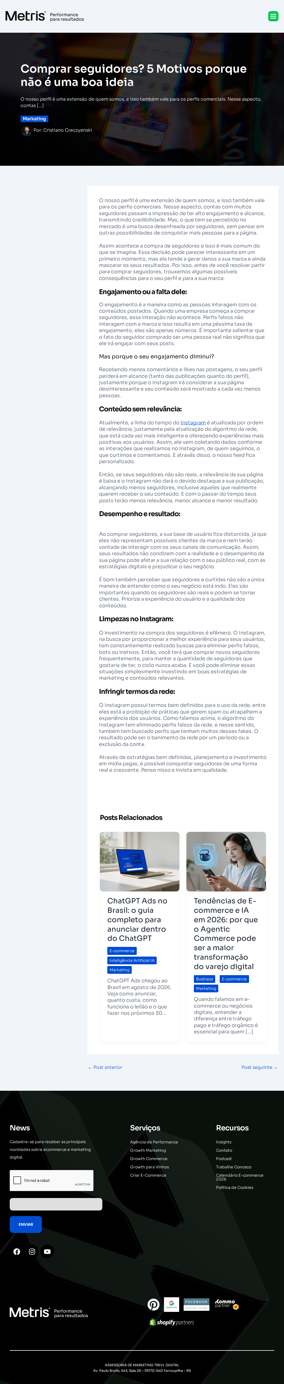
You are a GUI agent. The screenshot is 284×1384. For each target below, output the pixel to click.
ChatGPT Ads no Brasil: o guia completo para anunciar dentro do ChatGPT (137, 919)
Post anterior (105, 1067)
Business (204, 979)
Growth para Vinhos (149, 1166)
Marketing (34, 119)
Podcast (224, 1158)
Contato (224, 1150)
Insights (223, 1142)
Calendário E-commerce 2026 (239, 1177)
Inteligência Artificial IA (132, 960)
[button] (273, 16)
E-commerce (122, 950)
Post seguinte (260, 1067)
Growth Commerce (149, 1158)
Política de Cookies (234, 1187)
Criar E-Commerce (148, 1175)
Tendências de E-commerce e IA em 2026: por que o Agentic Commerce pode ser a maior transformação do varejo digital (226, 933)
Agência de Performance (154, 1142)
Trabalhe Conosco (233, 1166)
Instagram (193, 423)
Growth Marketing (148, 1150)
